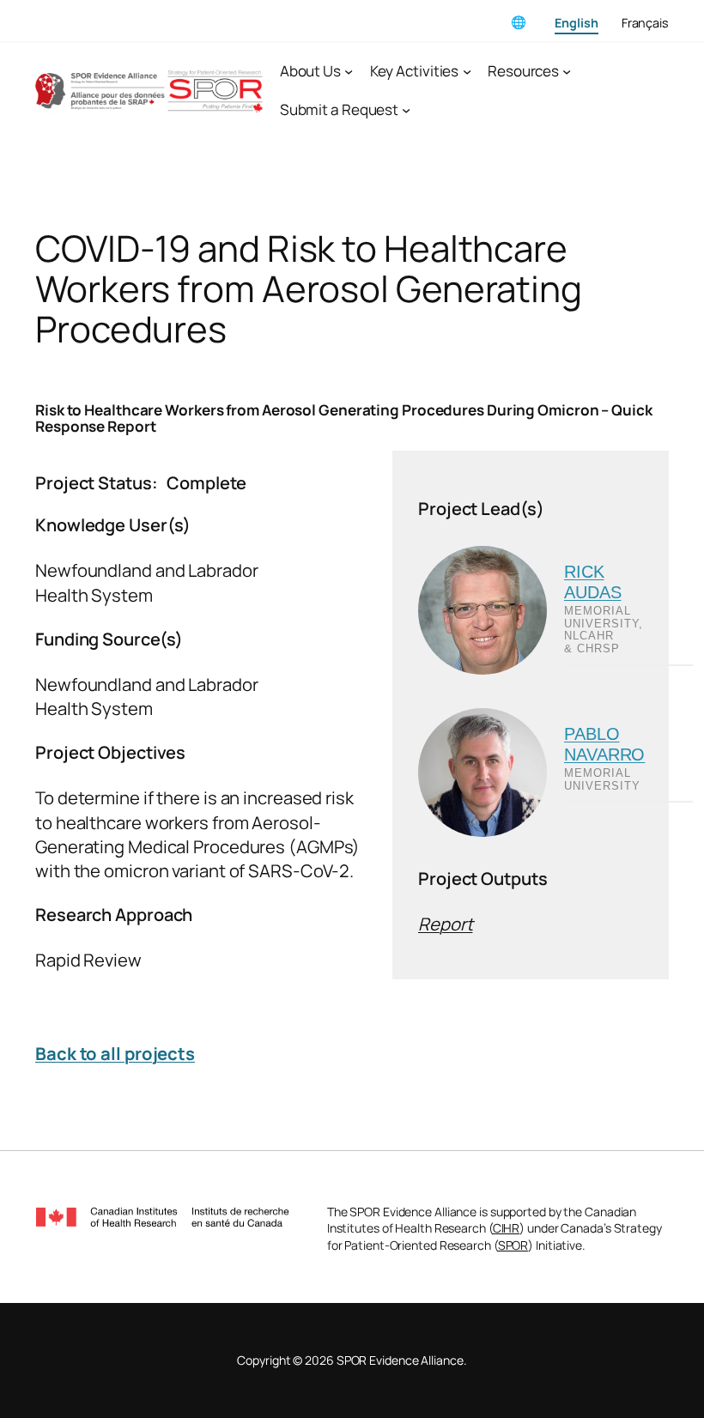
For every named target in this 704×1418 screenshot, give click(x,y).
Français (645, 23)
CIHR (506, 1228)
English (576, 23)
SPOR (513, 1245)
